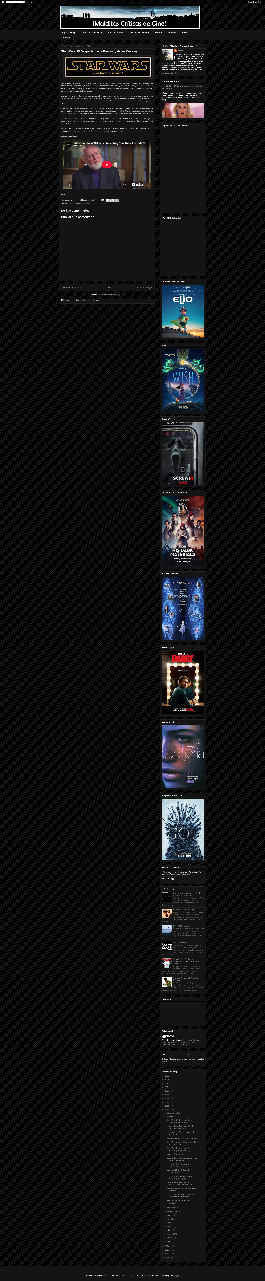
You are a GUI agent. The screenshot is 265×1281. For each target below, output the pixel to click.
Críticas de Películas (92, 32)
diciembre (171, 1113)
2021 (167, 1087)
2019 (167, 1095)
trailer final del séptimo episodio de (111, 83)
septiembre (172, 1211)
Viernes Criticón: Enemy (183, 910)
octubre (170, 1207)
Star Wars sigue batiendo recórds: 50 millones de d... (181, 1143)
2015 (167, 1110)
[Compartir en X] (112, 200)
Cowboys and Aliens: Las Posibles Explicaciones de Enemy (188, 894)
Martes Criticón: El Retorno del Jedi (182, 1138)
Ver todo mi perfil (169, 73)
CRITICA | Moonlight (182, 926)
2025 (167, 1076)
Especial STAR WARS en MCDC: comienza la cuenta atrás (181, 1195)
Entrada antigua (145, 287)
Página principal (69, 32)
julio (169, 1219)
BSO (72, 204)
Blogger (176, 1276)
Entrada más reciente (71, 287)
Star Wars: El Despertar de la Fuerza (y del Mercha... (179, 1121)
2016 (167, 1106)
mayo (170, 1226)
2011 (167, 1257)
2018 (167, 1098)
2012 (167, 1254)
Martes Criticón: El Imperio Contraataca (178, 1171)
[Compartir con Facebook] (115, 200)
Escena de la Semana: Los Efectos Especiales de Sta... (182, 1159)
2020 (167, 1091)
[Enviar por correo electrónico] (107, 200)
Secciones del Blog (140, 32)
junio (169, 1222)
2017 (167, 1102)
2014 (167, 1246)
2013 (167, 1250)
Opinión (172, 32)
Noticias (158, 32)
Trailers (185, 32)
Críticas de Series (116, 32)
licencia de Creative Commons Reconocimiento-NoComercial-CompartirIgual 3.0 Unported (181, 1042)
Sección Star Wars (82, 204)
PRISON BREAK (180, 942)
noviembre (172, 1117)
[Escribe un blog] (110, 200)
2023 (167, 1083)
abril (169, 1230)
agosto (170, 1215)
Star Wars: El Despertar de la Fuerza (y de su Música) (179, 1149)
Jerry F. (75, 200)
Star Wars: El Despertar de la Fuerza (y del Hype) (179, 1177)
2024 (167, 1079)
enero (170, 1241)
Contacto (66, 37)
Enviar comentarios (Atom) (113, 295)
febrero (170, 1237)
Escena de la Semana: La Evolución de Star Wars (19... (180, 1183)
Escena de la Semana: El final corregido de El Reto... (180, 1127)
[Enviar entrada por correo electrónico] (102, 200)
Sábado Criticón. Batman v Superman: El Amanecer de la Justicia (186, 961)
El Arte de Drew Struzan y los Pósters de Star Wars (179, 1165)
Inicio (109, 287)
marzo (170, 1234)
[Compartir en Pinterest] (118, 200)
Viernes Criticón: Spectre (177, 1154)
